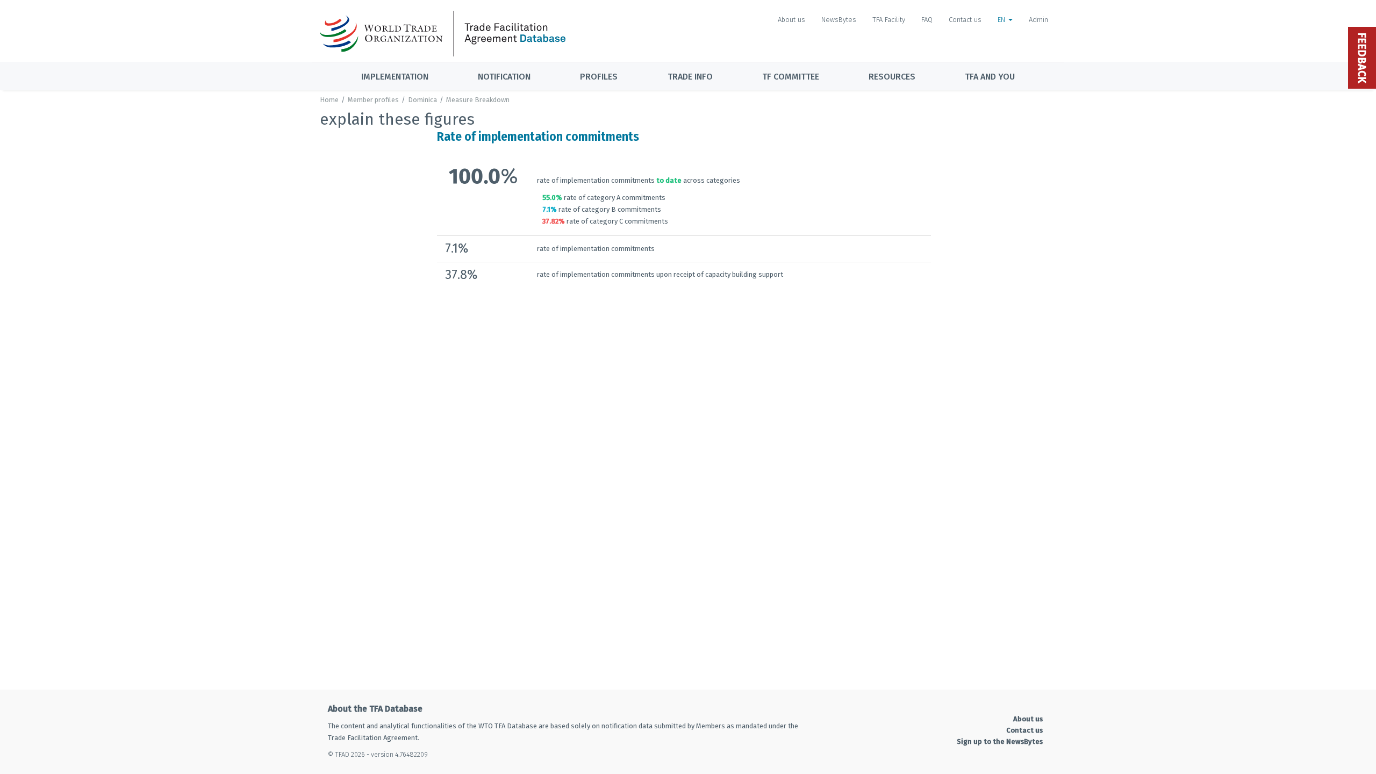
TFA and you (990, 76)
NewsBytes (838, 20)
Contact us (965, 20)
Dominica (422, 100)
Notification (504, 76)
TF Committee (790, 76)
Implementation (394, 76)
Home (329, 100)
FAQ (927, 20)
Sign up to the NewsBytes (1000, 741)
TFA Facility (888, 20)
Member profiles (373, 100)
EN (1002, 20)
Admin (1038, 20)
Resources (892, 76)
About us (791, 20)
